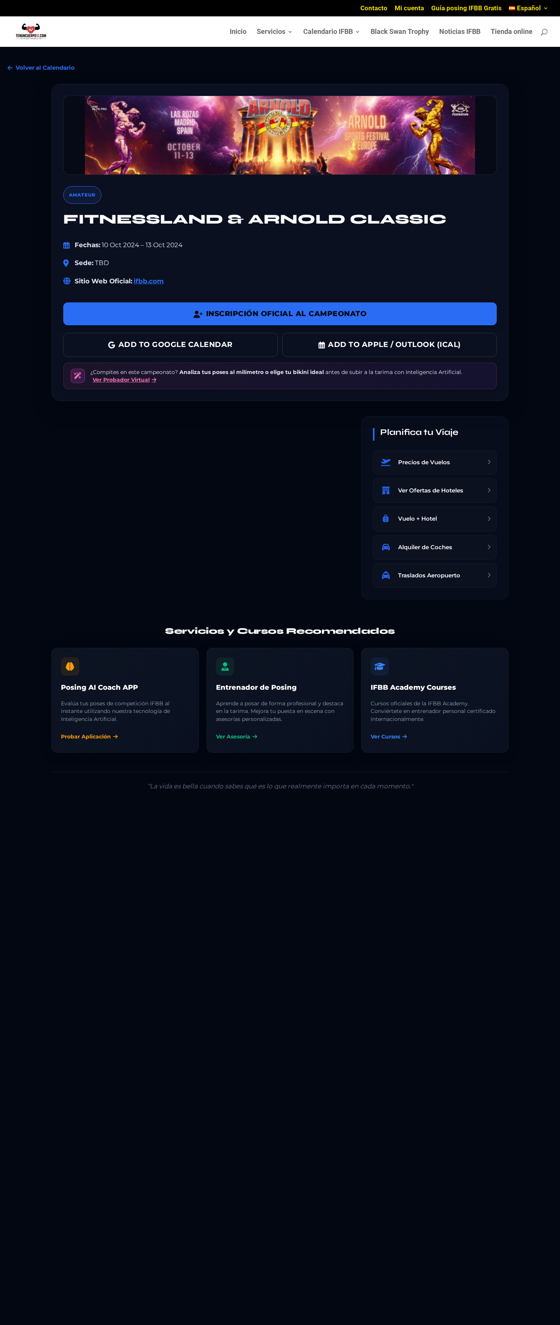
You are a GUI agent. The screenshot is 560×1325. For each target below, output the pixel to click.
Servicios (271, 32)
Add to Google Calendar (175, 344)
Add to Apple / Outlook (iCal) (394, 344)
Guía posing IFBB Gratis (466, 8)
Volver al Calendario (45, 67)
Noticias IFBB (459, 32)
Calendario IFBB (328, 32)
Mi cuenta (409, 8)
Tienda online (512, 32)
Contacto (373, 8)
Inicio (238, 32)
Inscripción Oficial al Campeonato (286, 313)
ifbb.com (149, 281)
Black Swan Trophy (400, 32)
